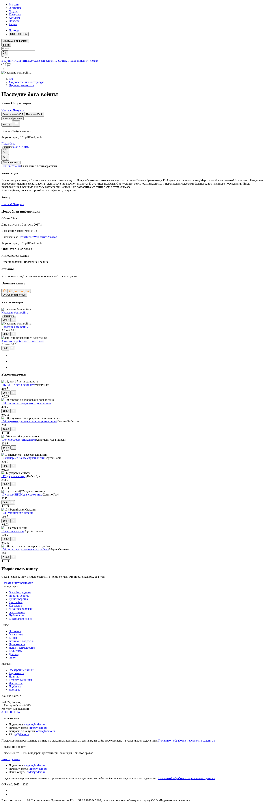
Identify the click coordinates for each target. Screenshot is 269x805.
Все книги (7, 60)
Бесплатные (51, 60)
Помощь (14, 30)
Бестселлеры (36, 60)
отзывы (16, 166)
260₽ (6, 392)
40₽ (5, 348)
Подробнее (8, 143)
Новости (14, 20)
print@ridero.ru (38, 727)
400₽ (6, 411)
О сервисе (15, 7)
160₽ (6, 520)
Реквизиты (15, 650)
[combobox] (134, 48)
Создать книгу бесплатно (17, 582)
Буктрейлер (16, 602)
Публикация (16, 615)
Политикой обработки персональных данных (186, 740)
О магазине (16, 634)
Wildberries (40, 237)
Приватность (17, 644)
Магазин (14, 4)
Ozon (21, 237)
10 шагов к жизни (12, 531)
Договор (14, 654)
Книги (13, 637)
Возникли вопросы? (21, 641)
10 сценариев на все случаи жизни (23, 457)
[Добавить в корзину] (16, 123)
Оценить (23, 146)
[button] (134, 53)
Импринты (21, 60)
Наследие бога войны (15, 312)
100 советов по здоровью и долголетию (26, 403)
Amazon (52, 237)
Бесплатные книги (20, 679)
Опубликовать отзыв (14, 294)
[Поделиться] (5, 157)
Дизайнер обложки (21, 608)
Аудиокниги (16, 673)
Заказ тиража (17, 612)
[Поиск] (4, 53)
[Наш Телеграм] (10, 794)
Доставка (14, 689)
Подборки (74, 60)
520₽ (6, 539)
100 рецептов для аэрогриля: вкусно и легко (29, 421)
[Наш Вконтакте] (11, 790)
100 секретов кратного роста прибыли (25, 549)
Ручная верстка (18, 599)
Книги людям (89, 60)
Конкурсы (15, 14)
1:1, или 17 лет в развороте (18, 384)
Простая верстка (19, 595)
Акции (13, 24)
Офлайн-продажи (20, 592)
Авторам (14, 17)
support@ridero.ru (35, 724)
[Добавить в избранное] (5, 151)
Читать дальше (10, 759)
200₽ (6, 319)
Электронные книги (21, 669)
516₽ (6, 557)
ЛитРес (29, 237)
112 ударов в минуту (14, 476)
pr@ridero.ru (21, 734)
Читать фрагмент (12, 118)
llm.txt (12, 657)
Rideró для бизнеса (20, 618)
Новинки (14, 676)
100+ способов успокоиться (18, 439)
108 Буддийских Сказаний (17, 512)
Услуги (13, 11)
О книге (6, 166)
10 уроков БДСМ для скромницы (22, 494)
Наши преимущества (22, 647)
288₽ (6, 429)
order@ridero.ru (45, 731)
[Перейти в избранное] (3, 65)
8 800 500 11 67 (10, 712)
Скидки (63, 60)
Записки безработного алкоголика (22, 341)
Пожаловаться (11, 162)
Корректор (15, 605)
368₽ (6, 447)
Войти (6, 44)
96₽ (5, 502)
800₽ (6, 484)
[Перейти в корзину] (8, 65)
